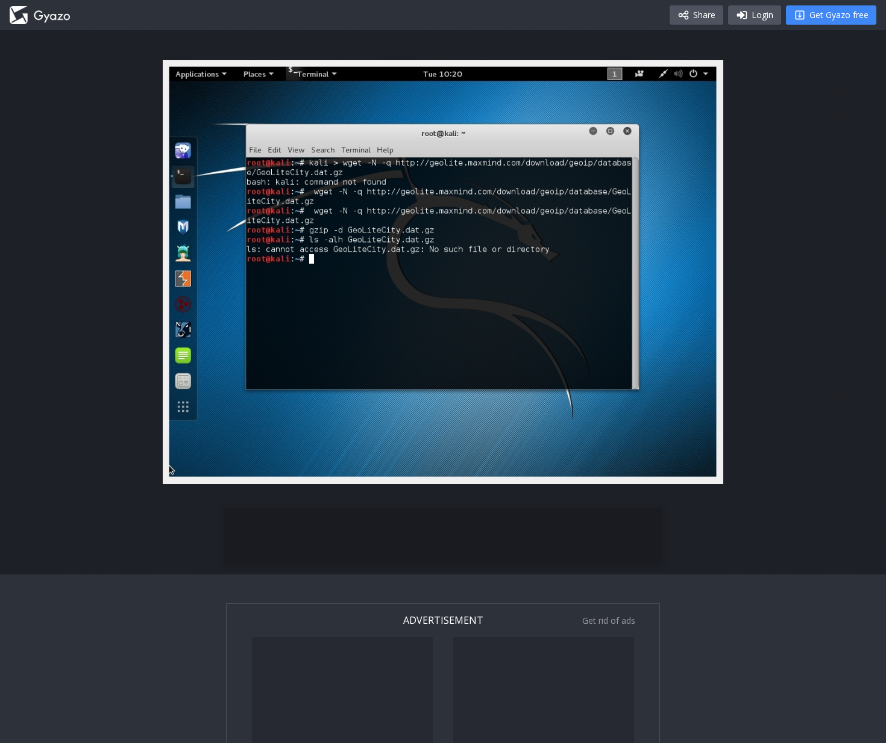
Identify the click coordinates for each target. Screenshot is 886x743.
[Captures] (40, 15)
